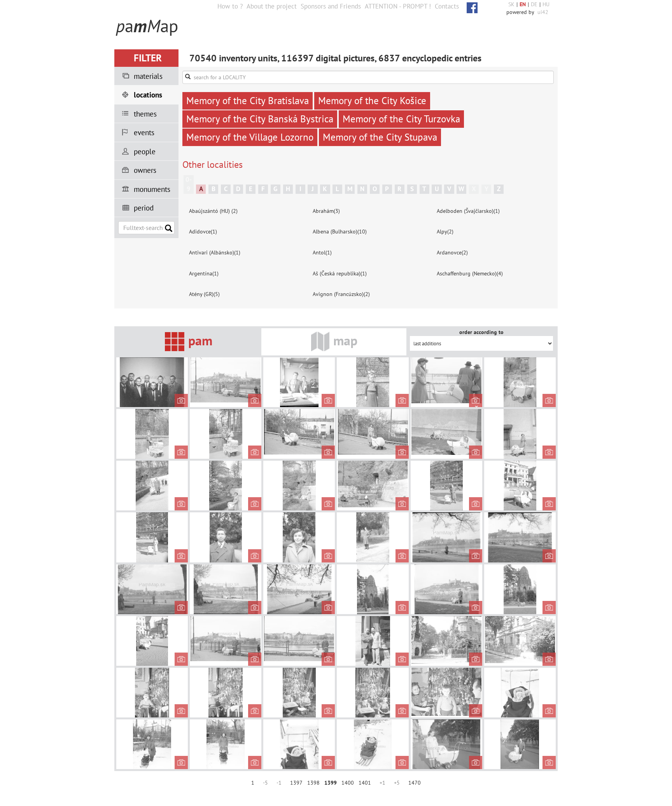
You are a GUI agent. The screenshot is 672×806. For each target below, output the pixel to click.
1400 (347, 782)
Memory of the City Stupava (380, 137)
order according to (481, 332)
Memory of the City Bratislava (247, 100)
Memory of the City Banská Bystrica (259, 119)
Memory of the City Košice (372, 100)
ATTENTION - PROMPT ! (398, 6)
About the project (272, 6)
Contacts (447, 6)
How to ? (230, 6)
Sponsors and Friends (331, 6)
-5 (265, 782)
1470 (414, 782)
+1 (382, 782)
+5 (397, 782)
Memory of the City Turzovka (401, 119)
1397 (296, 782)
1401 (365, 782)
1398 (313, 782)
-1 (279, 782)
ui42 (542, 12)
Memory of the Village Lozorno (249, 137)
